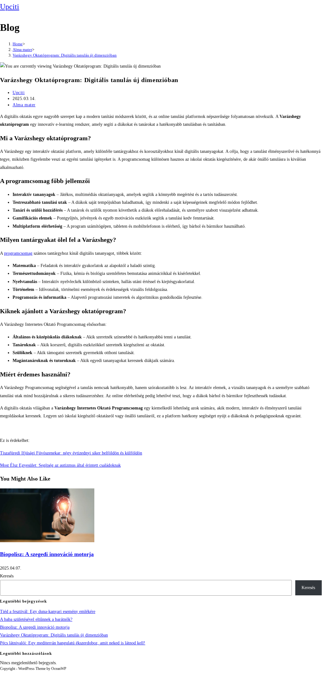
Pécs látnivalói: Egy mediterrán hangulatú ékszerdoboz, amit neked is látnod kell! (72, 643)
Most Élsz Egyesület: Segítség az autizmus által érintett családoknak (60, 465)
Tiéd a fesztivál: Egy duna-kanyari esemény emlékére (47, 611)
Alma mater (24, 105)
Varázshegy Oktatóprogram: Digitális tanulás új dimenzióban (65, 55)
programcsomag (18, 253)
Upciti (9, 7)
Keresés (7, 576)
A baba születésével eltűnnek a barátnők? (36, 619)
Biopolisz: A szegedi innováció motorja (47, 554)
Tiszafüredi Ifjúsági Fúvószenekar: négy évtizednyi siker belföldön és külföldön (71, 453)
